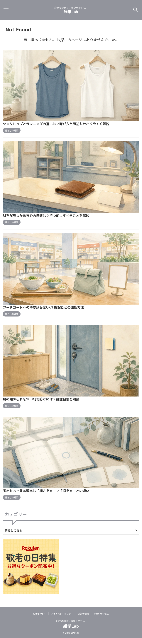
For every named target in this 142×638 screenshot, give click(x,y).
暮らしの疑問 (13, 530)
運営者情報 (83, 613)
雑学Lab (71, 11)
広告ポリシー (39, 613)
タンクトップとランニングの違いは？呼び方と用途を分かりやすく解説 (56, 124)
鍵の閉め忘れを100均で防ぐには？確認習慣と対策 (41, 399)
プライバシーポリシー (62, 613)
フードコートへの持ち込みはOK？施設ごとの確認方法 (43, 307)
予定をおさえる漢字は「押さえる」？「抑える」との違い (46, 491)
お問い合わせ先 (101, 613)
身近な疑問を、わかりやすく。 (71, 620)
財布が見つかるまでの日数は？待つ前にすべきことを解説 (46, 215)
